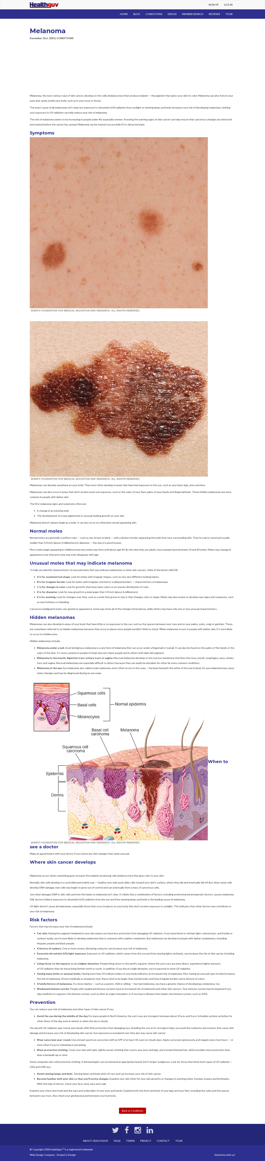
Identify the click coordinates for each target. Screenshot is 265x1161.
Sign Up (214, 4)
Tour (229, 13)
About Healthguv (95, 1140)
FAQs (117, 1140)
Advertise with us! (224, 1154)
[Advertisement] (132, 67)
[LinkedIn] (150, 1131)
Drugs (172, 13)
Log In (228, 4)
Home (124, 13)
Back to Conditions (132, 1110)
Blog (136, 13)
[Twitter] (115, 1131)
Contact (163, 1140)
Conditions (153, 13)
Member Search (192, 13)
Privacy (145, 1140)
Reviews (214, 13)
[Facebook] (127, 1131)
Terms (130, 1140)
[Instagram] (137, 1131)
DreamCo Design (66, 1154)
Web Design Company (42, 1154)
